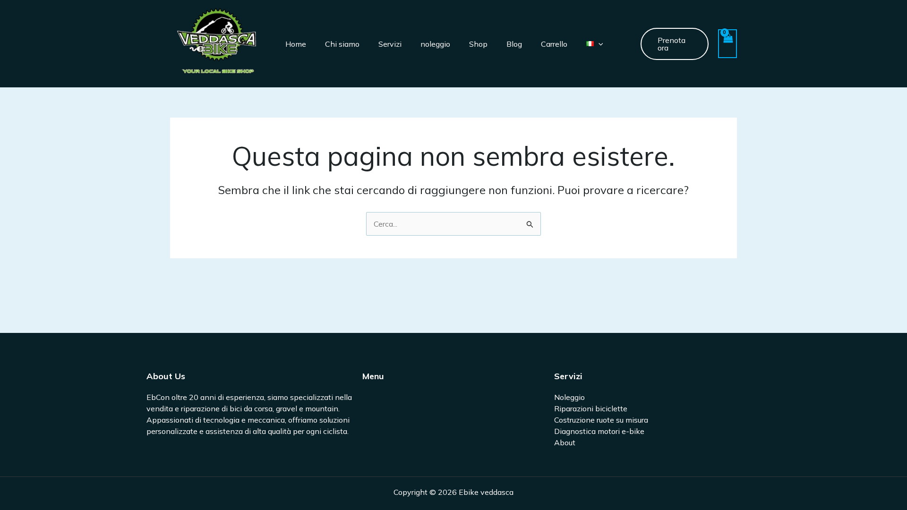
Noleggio (569, 397)
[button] (598, 44)
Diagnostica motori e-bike (599, 431)
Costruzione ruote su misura (601, 420)
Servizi (390, 44)
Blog (514, 44)
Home (295, 44)
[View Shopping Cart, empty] (727, 43)
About (564, 442)
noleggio (435, 44)
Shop (478, 44)
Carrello (554, 44)
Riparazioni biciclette (590, 408)
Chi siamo (342, 44)
